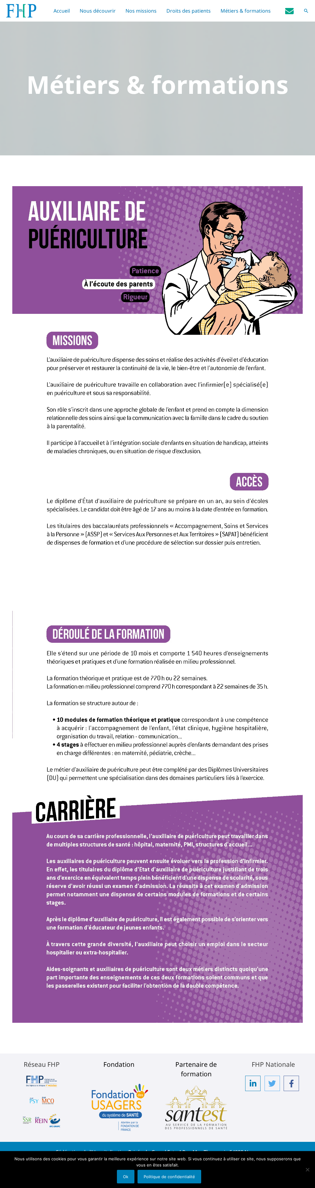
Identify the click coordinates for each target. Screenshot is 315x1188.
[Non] (307, 1169)
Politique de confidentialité (169, 1176)
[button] (306, 11)
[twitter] (274, 1083)
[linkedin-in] (254, 1083)
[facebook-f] (292, 1083)
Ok (125, 1176)
